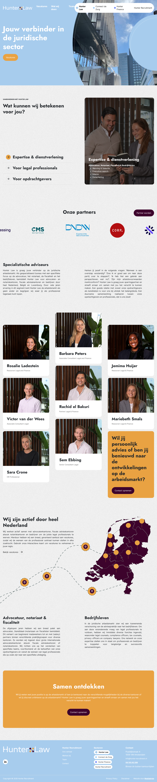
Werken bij (66, 756)
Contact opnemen (123, 490)
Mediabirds (149, 778)
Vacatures (41, 6)
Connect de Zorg (101, 8)
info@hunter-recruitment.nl (136, 758)
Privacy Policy (111, 778)
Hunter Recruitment (143, 8)
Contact (65, 763)
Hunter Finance (120, 8)
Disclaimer (125, 778)
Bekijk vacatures (10, 552)
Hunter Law (82, 8)
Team (72, 6)
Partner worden (144, 213)
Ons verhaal (67, 752)
